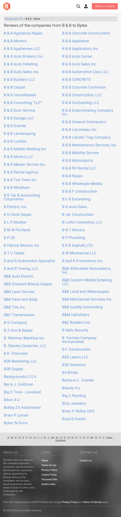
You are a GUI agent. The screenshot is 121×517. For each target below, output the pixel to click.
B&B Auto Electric (18, 276)
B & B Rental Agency (21, 172)
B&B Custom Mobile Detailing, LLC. (87, 282)
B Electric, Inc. (15, 207)
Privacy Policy (49, 469)
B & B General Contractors (84, 122)
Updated (60, 440)
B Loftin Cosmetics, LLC (82, 222)
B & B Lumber (15, 141)
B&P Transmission (19, 315)
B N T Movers (73, 230)
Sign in (86, 6)
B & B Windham (17, 188)
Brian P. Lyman (16, 415)
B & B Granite (15, 126)
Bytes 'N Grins (15, 423)
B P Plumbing (73, 238)
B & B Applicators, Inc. (80, 49)
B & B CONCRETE (76, 80)
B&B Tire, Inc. (15, 307)
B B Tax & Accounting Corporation (22, 197)
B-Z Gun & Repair (18, 330)
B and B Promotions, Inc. (82, 261)
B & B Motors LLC (18, 157)
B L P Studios (15, 222)
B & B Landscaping (20, 134)
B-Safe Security (75, 330)
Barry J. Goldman (18, 384)
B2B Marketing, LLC (20, 361)
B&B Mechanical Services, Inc (87, 299)
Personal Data (49, 479)
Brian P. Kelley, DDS (78, 411)
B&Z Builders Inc (76, 323)
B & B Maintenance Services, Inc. (89, 145)
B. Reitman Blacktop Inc (24, 338)
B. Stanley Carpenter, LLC (25, 346)
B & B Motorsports (77, 161)
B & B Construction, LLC (82, 95)
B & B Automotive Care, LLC (85, 72)
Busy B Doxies (74, 419)
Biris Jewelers (74, 404)
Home (44, 460)
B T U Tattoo (14, 253)
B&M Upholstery (75, 315)
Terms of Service (92, 502)
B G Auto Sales (74, 207)
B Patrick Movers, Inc (21, 246)
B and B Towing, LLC (21, 269)
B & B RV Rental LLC (79, 168)
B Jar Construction (78, 215)
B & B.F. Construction (79, 192)
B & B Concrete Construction (86, 33)
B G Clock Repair (18, 215)
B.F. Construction (76, 350)
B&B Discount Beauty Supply (28, 284)
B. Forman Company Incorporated (79, 340)
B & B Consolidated (20, 95)
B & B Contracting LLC (80, 103)
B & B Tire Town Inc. (20, 180)
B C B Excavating (76, 199)
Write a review (105, 6)
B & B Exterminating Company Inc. (87, 112)
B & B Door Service (19, 111)
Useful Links (48, 484)
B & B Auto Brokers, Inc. (23, 57)
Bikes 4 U (12, 400)
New (109, 437)
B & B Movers (15, 41)
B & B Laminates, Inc (79, 130)
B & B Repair (72, 176)
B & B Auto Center (77, 57)
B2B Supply (13, 369)
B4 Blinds (70, 373)
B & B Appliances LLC (22, 49)
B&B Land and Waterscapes (85, 292)
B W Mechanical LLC (79, 253)
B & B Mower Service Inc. (25, 165)
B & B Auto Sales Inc (79, 64)
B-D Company (15, 323)
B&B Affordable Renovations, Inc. (86, 271)
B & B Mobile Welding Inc (25, 149)
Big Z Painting (74, 396)
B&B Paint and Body (20, 300)
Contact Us (86, 460)
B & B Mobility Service (80, 153)
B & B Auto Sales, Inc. (21, 72)
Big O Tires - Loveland (22, 392)
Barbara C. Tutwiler (78, 380)
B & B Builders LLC (19, 80)
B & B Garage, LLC (19, 118)
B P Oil (9, 238)
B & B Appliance (75, 41)
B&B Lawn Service (19, 292)
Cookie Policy (49, 474)
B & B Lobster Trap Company (86, 137)
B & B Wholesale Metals (82, 184)
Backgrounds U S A (20, 377)
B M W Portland (17, 230)
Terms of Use (48, 465)
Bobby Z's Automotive (22, 408)
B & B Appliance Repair (23, 33)
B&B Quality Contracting (82, 307)
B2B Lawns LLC (75, 357)
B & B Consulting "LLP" (23, 103)
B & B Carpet (14, 87)
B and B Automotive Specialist (29, 261)
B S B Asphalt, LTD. (78, 246)
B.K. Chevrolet (16, 354)
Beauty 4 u (71, 388)
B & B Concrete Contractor (84, 87)
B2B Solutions (74, 365)
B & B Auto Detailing (21, 64)
